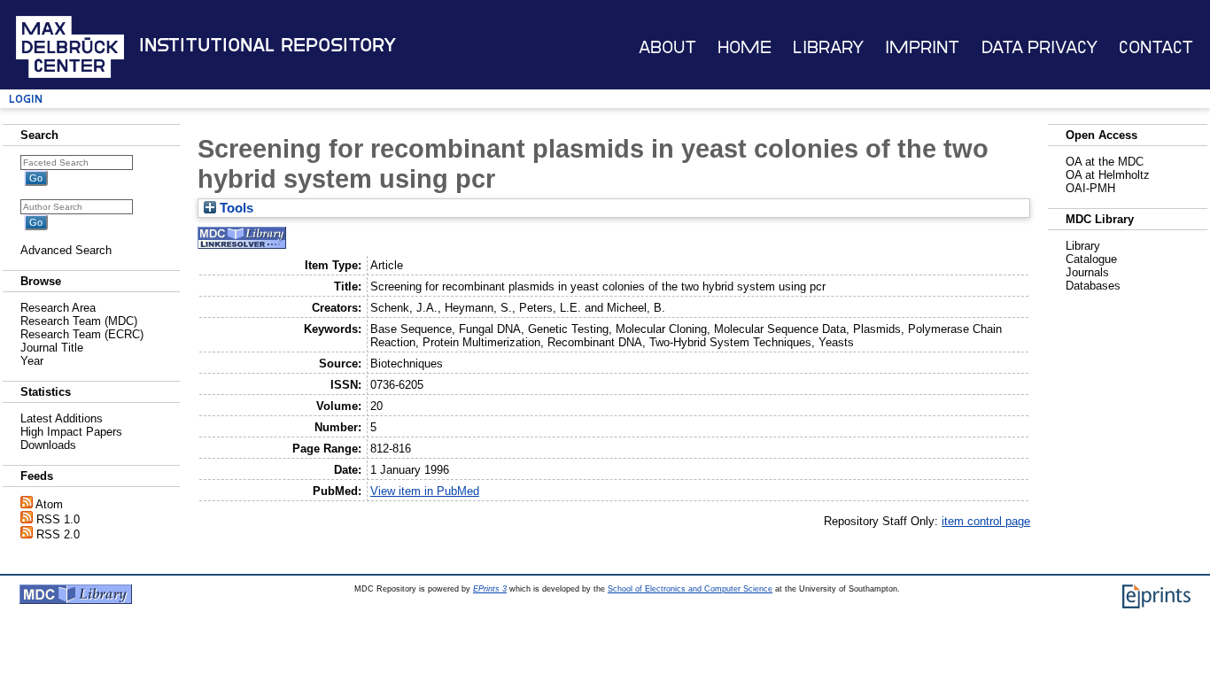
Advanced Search (66, 250)
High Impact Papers (71, 431)
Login (26, 98)
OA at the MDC (1105, 161)
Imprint (922, 47)
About (667, 47)
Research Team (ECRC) (81, 334)
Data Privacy (1039, 47)
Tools (234, 208)
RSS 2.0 (58, 534)
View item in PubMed (424, 491)
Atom (49, 504)
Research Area (58, 307)
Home (744, 47)
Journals (1087, 272)
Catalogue (1091, 259)
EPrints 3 (490, 588)
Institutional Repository (267, 45)
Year (31, 361)
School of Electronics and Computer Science (690, 588)
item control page (986, 521)
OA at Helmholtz (1108, 175)
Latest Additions (61, 418)
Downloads (48, 445)
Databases (1093, 285)
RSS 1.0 (58, 519)
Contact (1156, 47)
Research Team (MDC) (78, 321)
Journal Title (51, 347)
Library (828, 47)
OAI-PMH (1090, 188)
